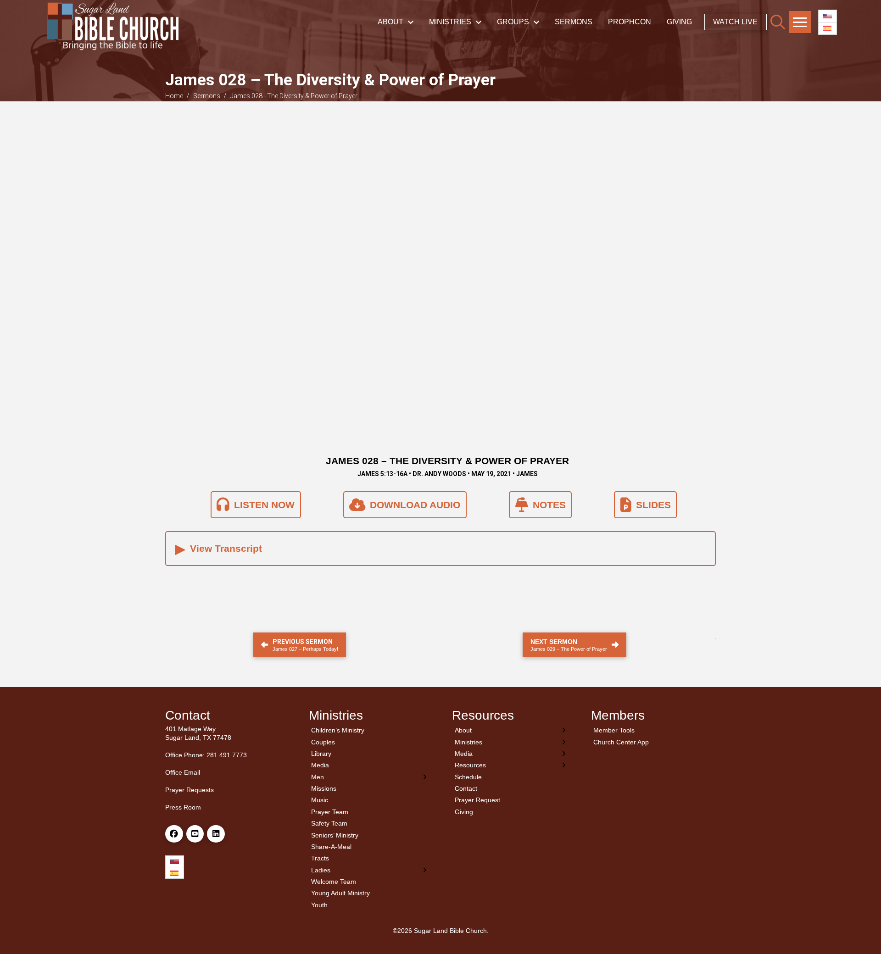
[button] (778, 22)
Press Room (183, 807)
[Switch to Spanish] (827, 28)
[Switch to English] (827, 16)
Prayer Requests (189, 789)
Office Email (182, 772)
